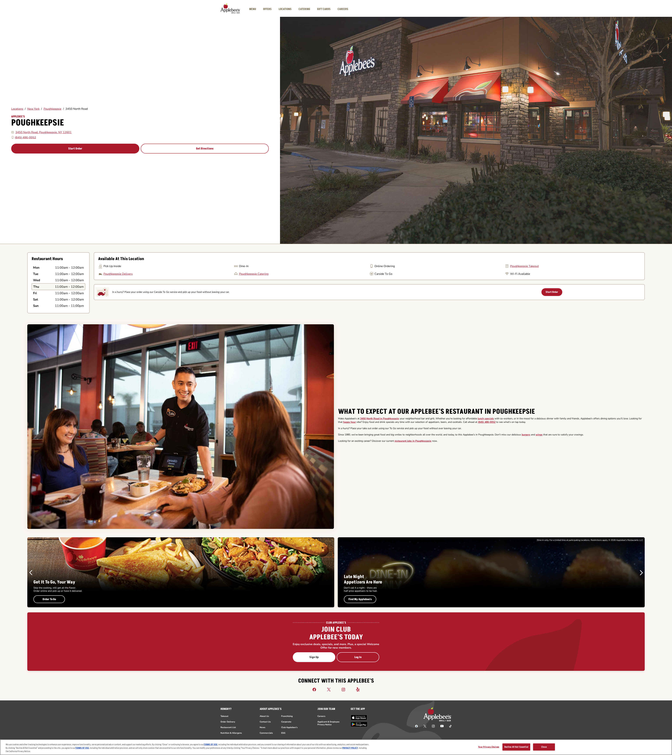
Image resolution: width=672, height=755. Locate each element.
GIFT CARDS (324, 9)
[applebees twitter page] (425, 726)
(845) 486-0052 (25, 137)
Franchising (287, 716)
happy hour (349, 422)
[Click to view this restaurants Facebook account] (314, 689)
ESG (283, 733)
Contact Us (265, 721)
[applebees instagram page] (433, 726)
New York (33, 109)
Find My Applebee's (360, 599)
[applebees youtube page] (442, 726)
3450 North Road (76, 109)
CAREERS (343, 9)
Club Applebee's (289, 727)
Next (641, 572)
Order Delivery (227, 721)
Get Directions (205, 149)
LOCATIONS (285, 9)
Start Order (75, 149)
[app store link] (359, 717)
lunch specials (486, 418)
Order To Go (49, 599)
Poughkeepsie (52, 109)
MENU (252, 9)
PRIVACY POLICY (350, 748)
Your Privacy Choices (488, 746)
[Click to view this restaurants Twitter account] (329, 689)
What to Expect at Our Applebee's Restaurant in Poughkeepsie (436, 411)
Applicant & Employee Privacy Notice (328, 723)
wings (539, 434)
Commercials (266, 733)
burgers (526, 434)
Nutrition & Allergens (231, 733)
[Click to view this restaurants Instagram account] (343, 689)
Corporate (286, 721)
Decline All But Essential (516, 746)
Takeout (224, 716)
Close (544, 746)
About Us (264, 716)
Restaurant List (228, 727)
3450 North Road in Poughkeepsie (379, 418)
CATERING (304, 9)
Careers (321, 716)
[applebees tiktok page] (448, 726)
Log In (358, 657)
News (262, 727)
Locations (17, 109)
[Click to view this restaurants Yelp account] (358, 689)
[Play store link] (359, 724)
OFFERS (267, 9)
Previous (30, 572)
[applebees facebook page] (416, 726)
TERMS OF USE (210, 744)
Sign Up (314, 657)
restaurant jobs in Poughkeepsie (413, 441)
